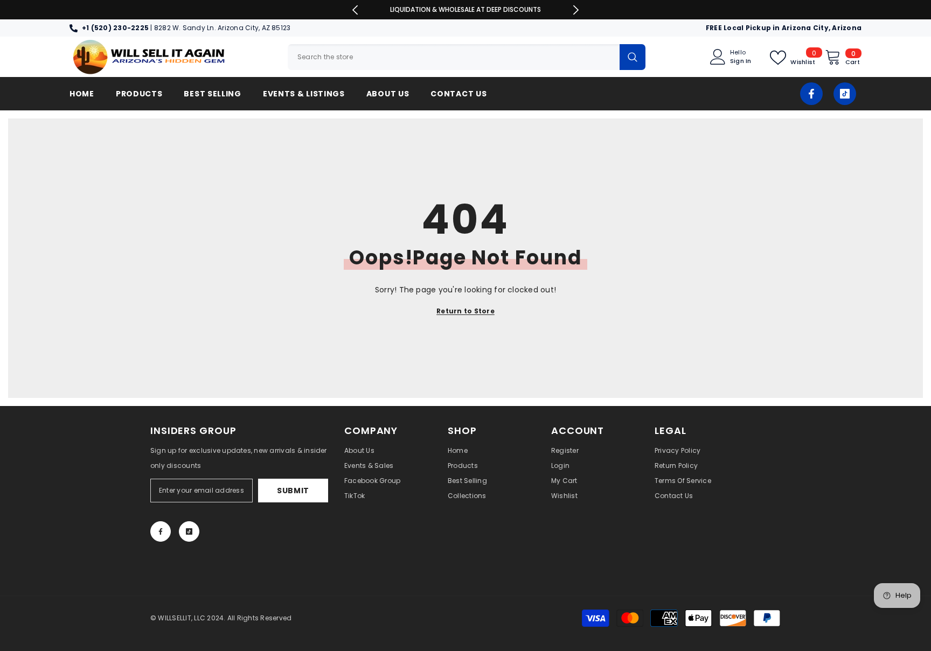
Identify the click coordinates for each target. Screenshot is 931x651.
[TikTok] (844, 93)
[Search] (466, 57)
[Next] (575, 10)
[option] (466, 9)
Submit (293, 490)
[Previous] (355, 10)
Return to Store (465, 311)
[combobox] (454, 57)
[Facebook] (811, 93)
